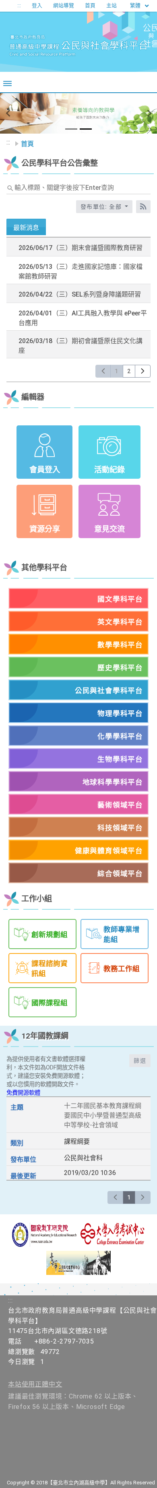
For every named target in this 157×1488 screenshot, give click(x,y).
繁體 (136, 5)
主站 (111, 5)
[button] (8, 113)
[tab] (71, 129)
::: (19, 5)
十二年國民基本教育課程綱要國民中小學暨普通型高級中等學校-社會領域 (102, 1115)
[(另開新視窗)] (44, 1235)
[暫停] (79, 113)
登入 (37, 5)
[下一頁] (143, 371)
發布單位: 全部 (102, 206)
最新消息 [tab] (26, 228)
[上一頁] (103, 371)
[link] (78, 248)
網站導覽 (63, 5)
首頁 (90, 5)
